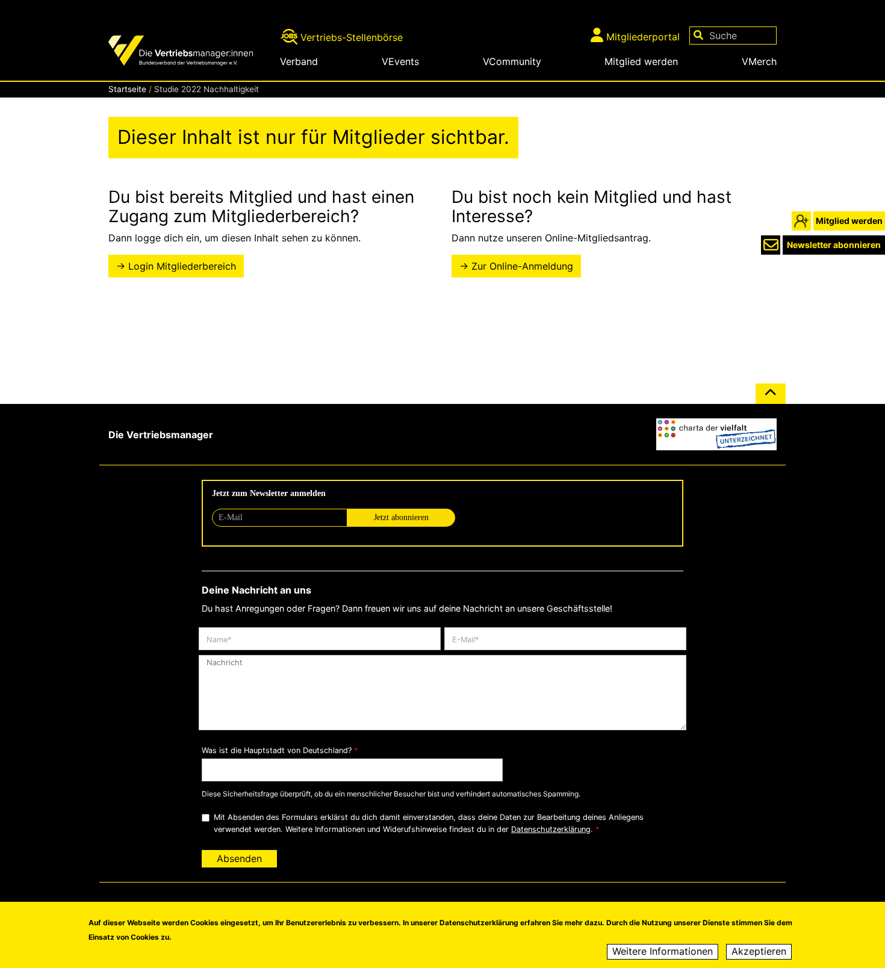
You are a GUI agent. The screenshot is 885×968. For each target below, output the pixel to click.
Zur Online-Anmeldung (522, 266)
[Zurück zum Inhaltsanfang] (771, 398)
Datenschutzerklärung (551, 829)
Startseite (127, 89)
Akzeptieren (758, 952)
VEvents (400, 61)
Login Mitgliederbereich (182, 266)
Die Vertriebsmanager (160, 435)
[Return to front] (189, 52)
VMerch (759, 61)
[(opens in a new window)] (716, 434)
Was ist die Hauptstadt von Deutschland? (277, 750)
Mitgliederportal (643, 37)
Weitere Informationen (662, 952)
